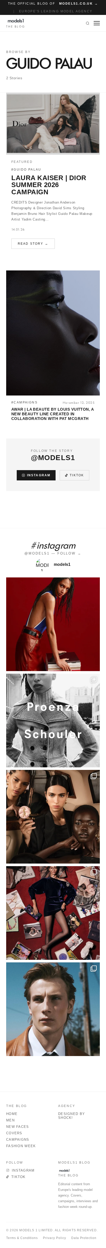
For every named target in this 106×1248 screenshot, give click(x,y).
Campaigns (17, 1139)
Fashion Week (21, 1146)
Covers (14, 1133)
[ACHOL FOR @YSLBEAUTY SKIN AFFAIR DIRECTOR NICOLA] (53, 817)
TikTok (77, 475)
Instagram (38, 475)
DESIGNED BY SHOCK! (71, 1116)
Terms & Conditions (22, 1238)
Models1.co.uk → (78, 3)
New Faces (17, 1127)
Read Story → (33, 243)
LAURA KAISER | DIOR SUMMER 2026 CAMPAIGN (48, 185)
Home (11, 1114)
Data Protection (83, 1238)
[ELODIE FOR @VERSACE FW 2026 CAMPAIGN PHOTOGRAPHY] (53, 624)
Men (10, 1120)
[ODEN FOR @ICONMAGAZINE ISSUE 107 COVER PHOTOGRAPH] (53, 1009)
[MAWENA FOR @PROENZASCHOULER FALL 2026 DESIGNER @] (53, 720)
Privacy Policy (54, 1238)
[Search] (88, 23)
